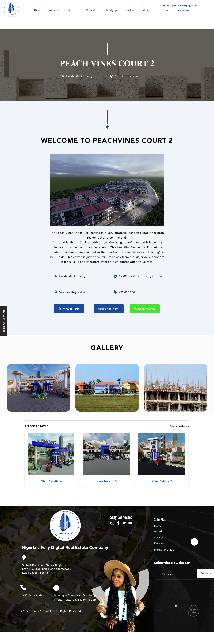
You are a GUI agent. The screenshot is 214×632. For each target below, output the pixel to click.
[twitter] (124, 523)
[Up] (194, 542)
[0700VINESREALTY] (177, 15)
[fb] (118, 523)
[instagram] (112, 523)
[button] (92, 9)
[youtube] (130, 523)
